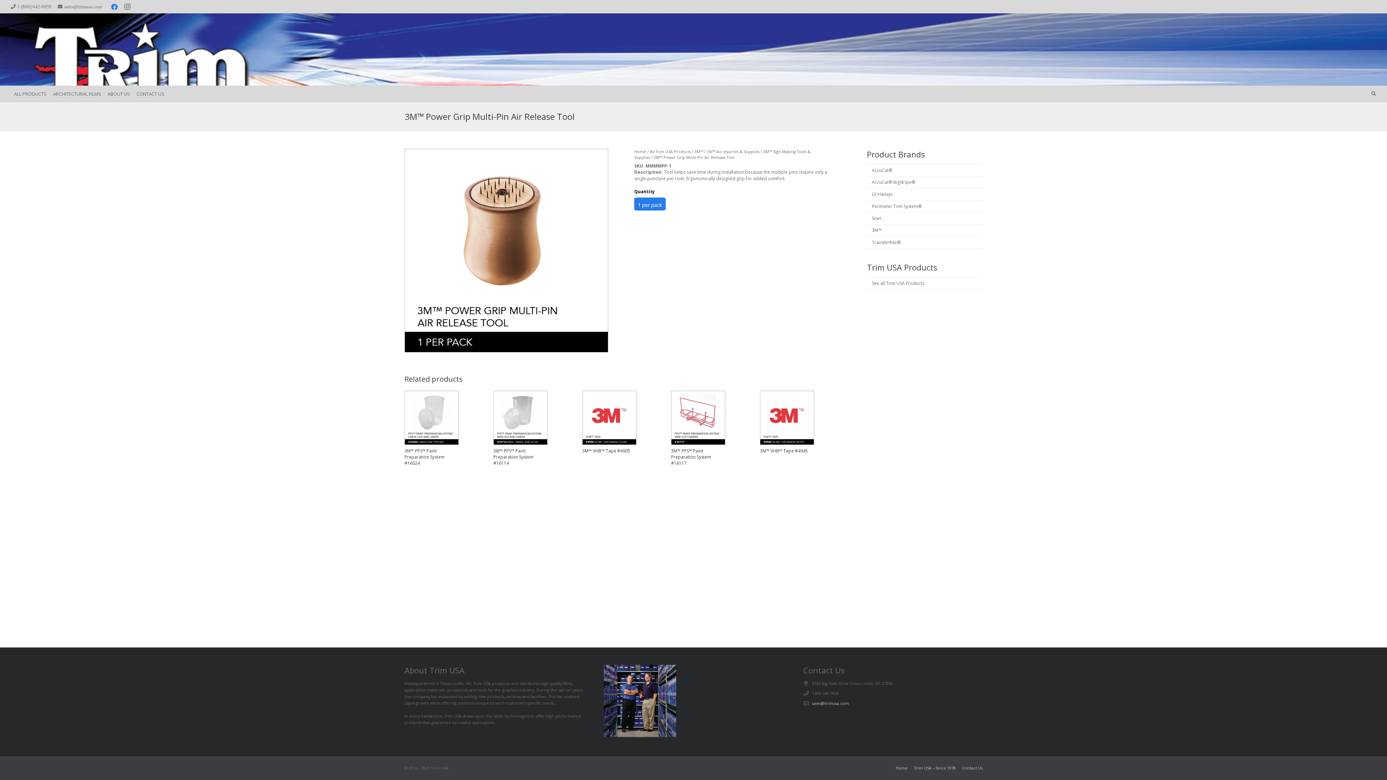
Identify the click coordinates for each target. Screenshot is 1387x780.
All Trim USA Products (670, 151)
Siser (877, 218)
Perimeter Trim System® (897, 206)
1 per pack (650, 205)
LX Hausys (882, 194)
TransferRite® (886, 242)
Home (640, 151)
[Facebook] (114, 6)
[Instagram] (127, 6)
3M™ (699, 151)
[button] (1373, 94)
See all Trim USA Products (898, 283)
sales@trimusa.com (830, 703)
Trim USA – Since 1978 (935, 768)
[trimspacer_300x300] (66, 49)
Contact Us (972, 768)
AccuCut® (882, 170)
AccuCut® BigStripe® (893, 182)
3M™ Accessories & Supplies (733, 151)
